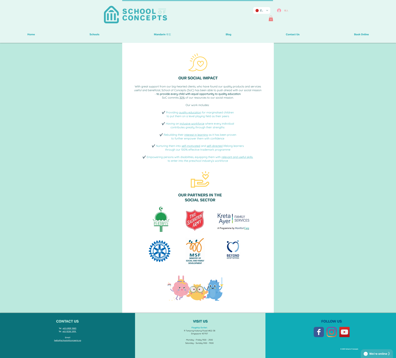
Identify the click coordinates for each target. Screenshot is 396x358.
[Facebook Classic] (319, 332)
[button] (271, 18)
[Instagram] (332, 332)
